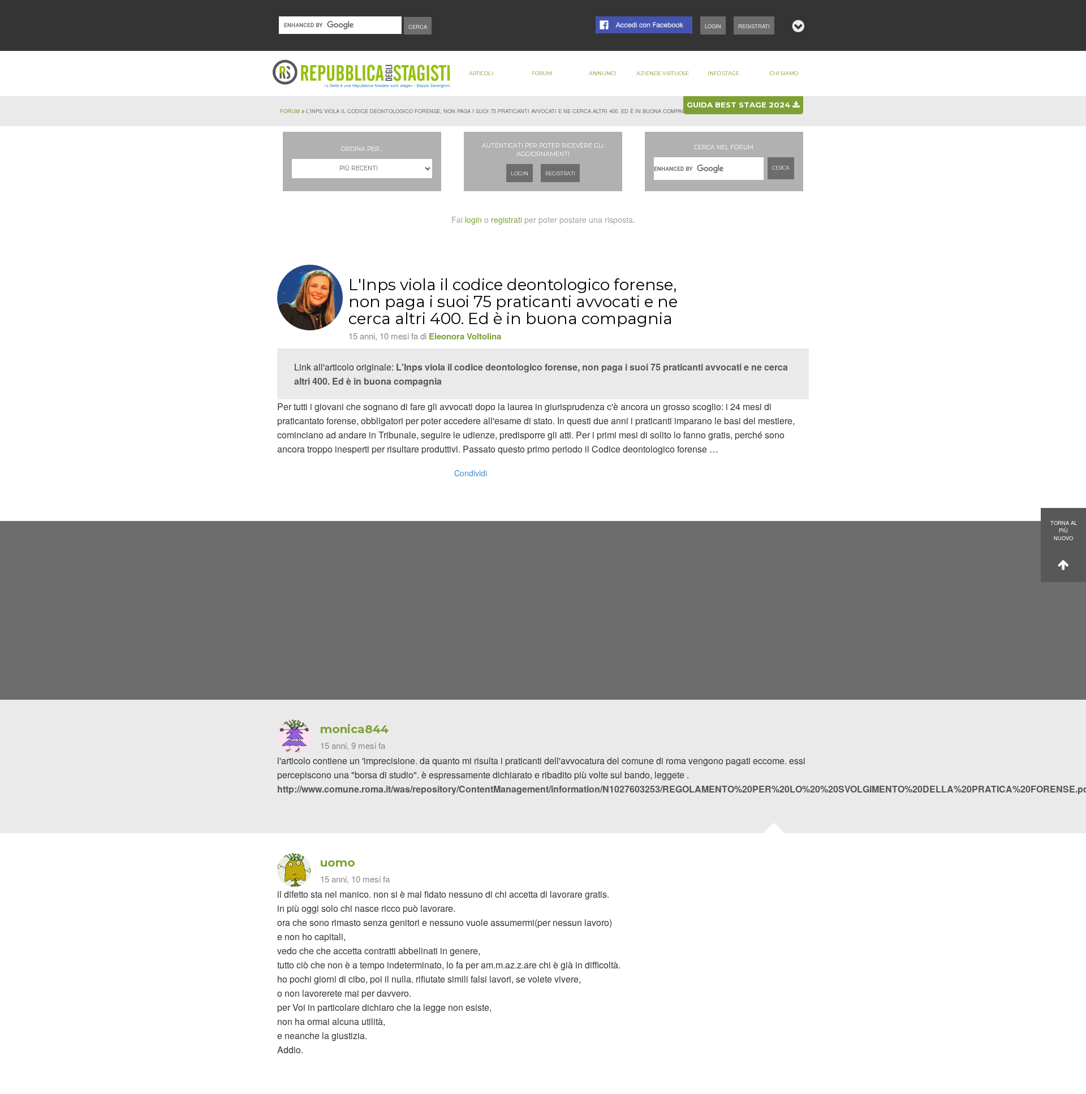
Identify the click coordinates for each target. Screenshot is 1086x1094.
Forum (542, 73)
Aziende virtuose (662, 73)
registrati (506, 219)
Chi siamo (784, 73)
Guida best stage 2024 (739, 104)
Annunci (602, 73)
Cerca (781, 168)
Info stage (723, 73)
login (473, 219)
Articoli (481, 73)
